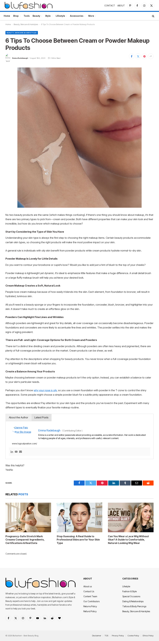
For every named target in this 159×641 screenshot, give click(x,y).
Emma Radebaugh (20, 58)
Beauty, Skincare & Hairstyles (26, 24)
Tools (27, 15)
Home (7, 15)
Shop (16, 15)
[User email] (20, 452)
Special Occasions (131, 596)
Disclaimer (96, 635)
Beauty (36, 15)
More (91, 15)
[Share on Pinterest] (144, 56)
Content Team (90, 596)
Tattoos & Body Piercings (134, 606)
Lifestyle (60, 15)
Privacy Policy (118, 635)
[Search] (152, 15)
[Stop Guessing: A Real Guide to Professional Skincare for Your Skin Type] (79, 517)
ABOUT (121, 5)
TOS (106, 635)
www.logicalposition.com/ (24, 443)
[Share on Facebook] (131, 56)
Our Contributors (91, 601)
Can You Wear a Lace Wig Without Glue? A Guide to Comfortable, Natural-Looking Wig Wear (128, 540)
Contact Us (88, 591)
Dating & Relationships (132, 601)
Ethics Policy (148, 635)
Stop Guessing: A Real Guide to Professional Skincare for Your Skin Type (78, 540)
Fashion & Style (129, 591)
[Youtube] (16, 452)
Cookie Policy (133, 635)
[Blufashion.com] (28, 5)
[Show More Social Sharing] (151, 56)
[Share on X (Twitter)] (138, 56)
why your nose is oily (45, 390)
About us (87, 586)
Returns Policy (90, 606)
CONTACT (109, 5)
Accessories (76, 15)
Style (48, 15)
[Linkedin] (11, 452)
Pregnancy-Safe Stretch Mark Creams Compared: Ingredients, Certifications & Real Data (24, 540)
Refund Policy (90, 611)
